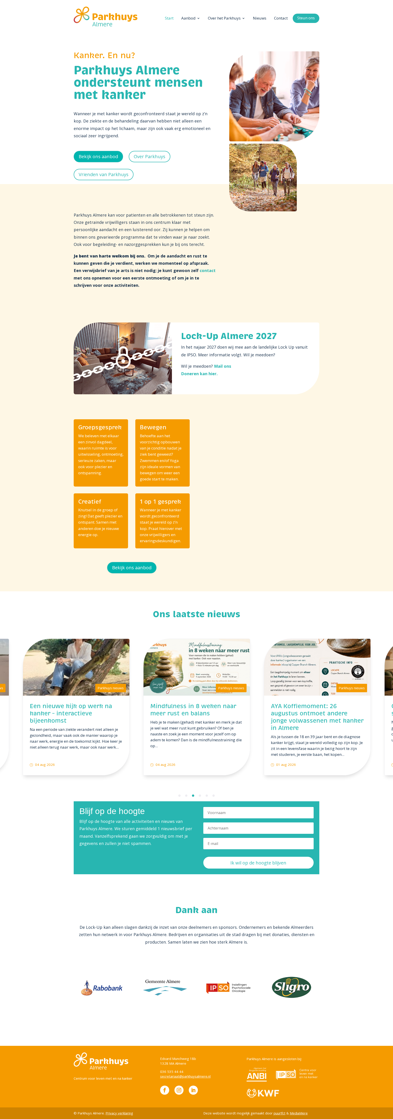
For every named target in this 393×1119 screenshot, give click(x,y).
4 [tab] (200, 795)
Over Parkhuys (149, 156)
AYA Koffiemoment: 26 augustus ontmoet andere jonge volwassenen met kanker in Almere (317, 717)
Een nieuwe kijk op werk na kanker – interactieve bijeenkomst (71, 714)
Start (169, 18)
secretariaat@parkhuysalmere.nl (185, 1076)
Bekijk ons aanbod (98, 156)
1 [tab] (179, 795)
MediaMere (299, 1113)
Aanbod (188, 18)
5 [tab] (207, 795)
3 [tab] (193, 795)
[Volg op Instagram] (179, 1090)
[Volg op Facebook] (164, 1090)
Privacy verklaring (119, 1113)
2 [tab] (186, 795)
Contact (281, 18)
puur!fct (279, 1113)
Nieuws (259, 18)
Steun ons (306, 17)
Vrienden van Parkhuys (103, 174)
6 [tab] (213, 795)
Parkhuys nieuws (111, 688)
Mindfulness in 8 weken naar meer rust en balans (193, 710)
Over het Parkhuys (224, 18)
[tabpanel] (76, 707)
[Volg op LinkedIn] (193, 1090)
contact (208, 270)
